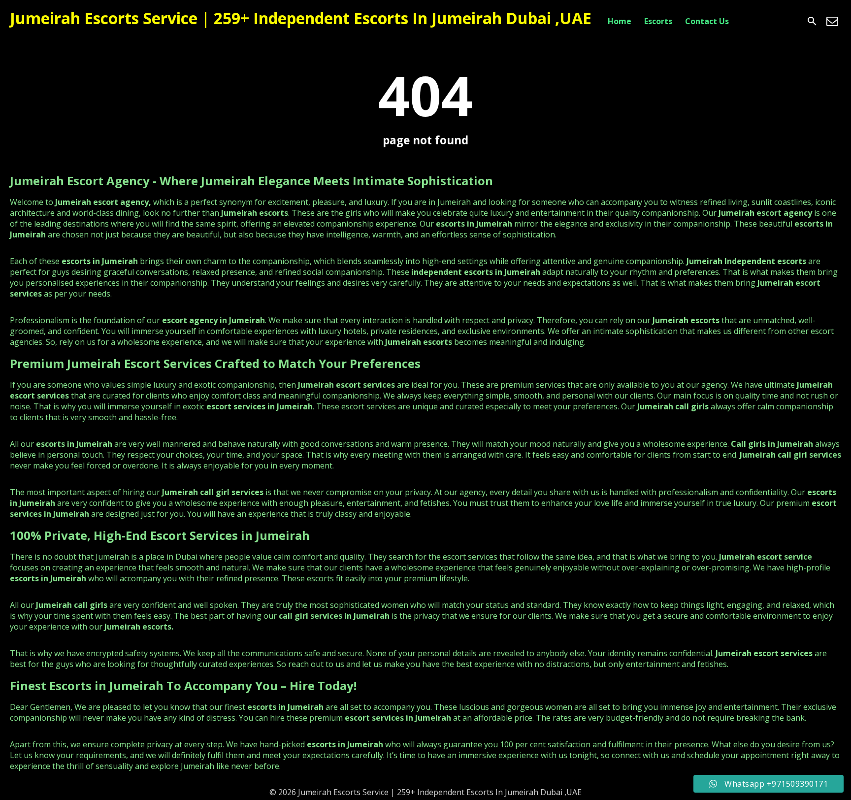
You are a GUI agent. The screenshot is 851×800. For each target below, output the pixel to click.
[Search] (812, 21)
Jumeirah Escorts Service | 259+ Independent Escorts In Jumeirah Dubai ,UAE (300, 18)
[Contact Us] (832, 21)
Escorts (658, 21)
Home (619, 21)
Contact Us (707, 21)
